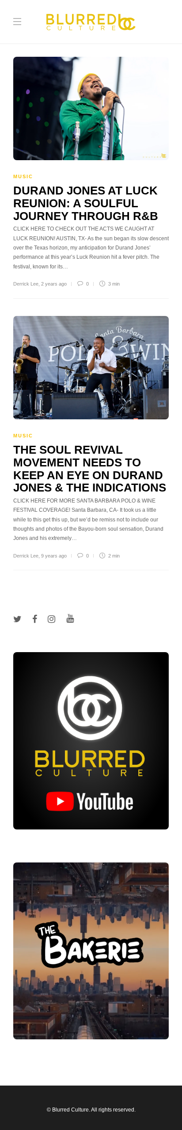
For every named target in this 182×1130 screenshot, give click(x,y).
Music (23, 176)
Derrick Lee (25, 283)
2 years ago (54, 283)
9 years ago (54, 555)
